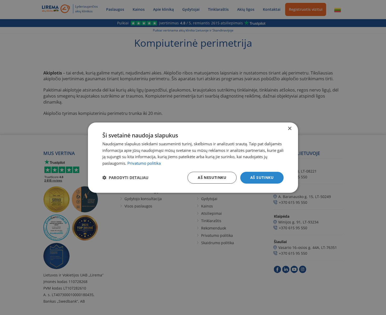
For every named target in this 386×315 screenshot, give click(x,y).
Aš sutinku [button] (262, 177)
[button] (125, 177)
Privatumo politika (144, 163)
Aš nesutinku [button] (212, 177)
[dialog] (193, 157)
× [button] (289, 128)
